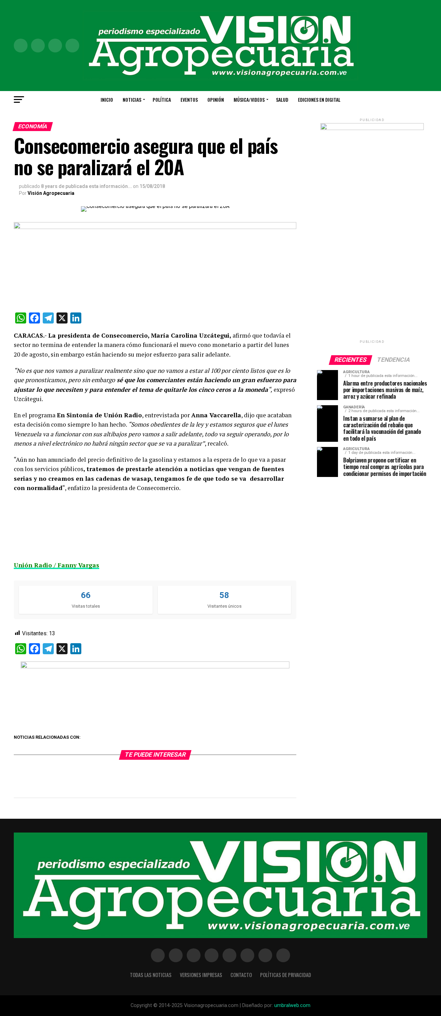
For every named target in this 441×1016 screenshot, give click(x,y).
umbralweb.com (292, 1005)
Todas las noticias (151, 974)
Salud (282, 99)
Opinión (215, 99)
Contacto (241, 974)
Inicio (107, 99)
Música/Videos (249, 99)
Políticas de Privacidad (285, 974)
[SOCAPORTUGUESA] (155, 666)
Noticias (132, 99)
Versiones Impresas (201, 974)
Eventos (189, 99)
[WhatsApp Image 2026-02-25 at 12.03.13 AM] (372, 128)
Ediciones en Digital (319, 99)
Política (162, 99)
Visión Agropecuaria (51, 193)
